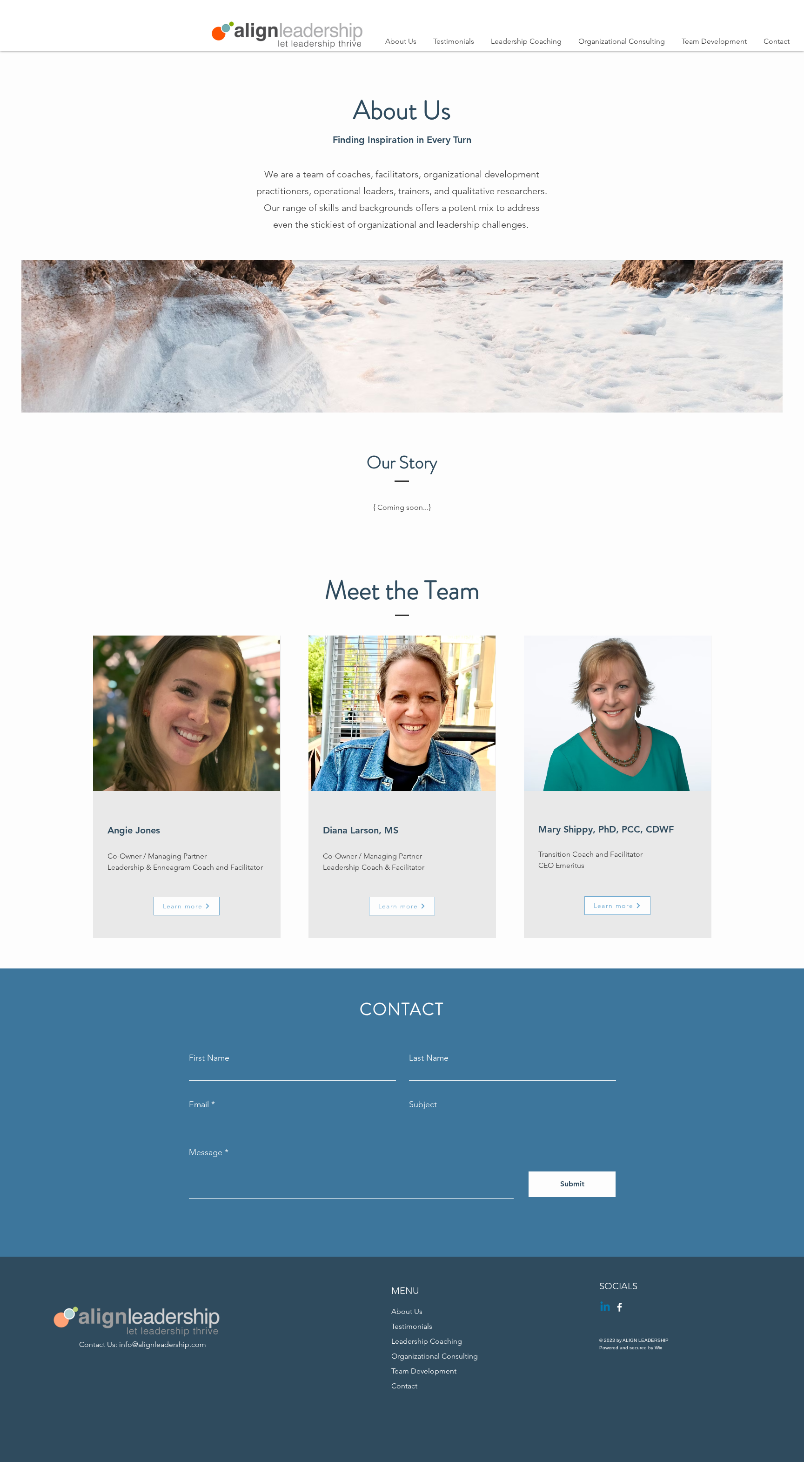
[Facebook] (619, 1307)
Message (205, 1152)
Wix (658, 1347)
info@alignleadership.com (162, 1344)
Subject (423, 1104)
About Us (406, 1311)
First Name (209, 1058)
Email (199, 1104)
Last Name (429, 1058)
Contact (404, 1385)
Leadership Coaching (426, 1341)
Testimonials (411, 1326)
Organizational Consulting (434, 1356)
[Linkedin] (605, 1307)
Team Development (423, 1371)
